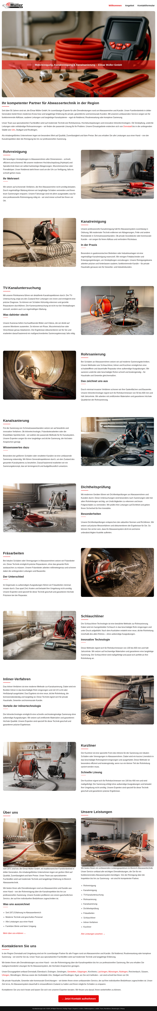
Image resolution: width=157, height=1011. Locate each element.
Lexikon (81, 1008)
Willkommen (115, 5)
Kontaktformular (146, 5)
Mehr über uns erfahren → (14, 933)
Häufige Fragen (67, 1008)
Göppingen (82, 972)
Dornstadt (127, 126)
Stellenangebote (89, 1008)
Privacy (123, 1008)
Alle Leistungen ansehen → (93, 934)
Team (101, 1008)
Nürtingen (123, 972)
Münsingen (113, 972)
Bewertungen (115, 1008)
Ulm (13, 130)
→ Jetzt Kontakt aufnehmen (78, 998)
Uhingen (5, 975)
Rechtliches (107, 1008)
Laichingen (102, 972)
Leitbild (97, 1008)
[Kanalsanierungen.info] (13, 5)
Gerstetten (71, 972)
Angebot (129, 5)
